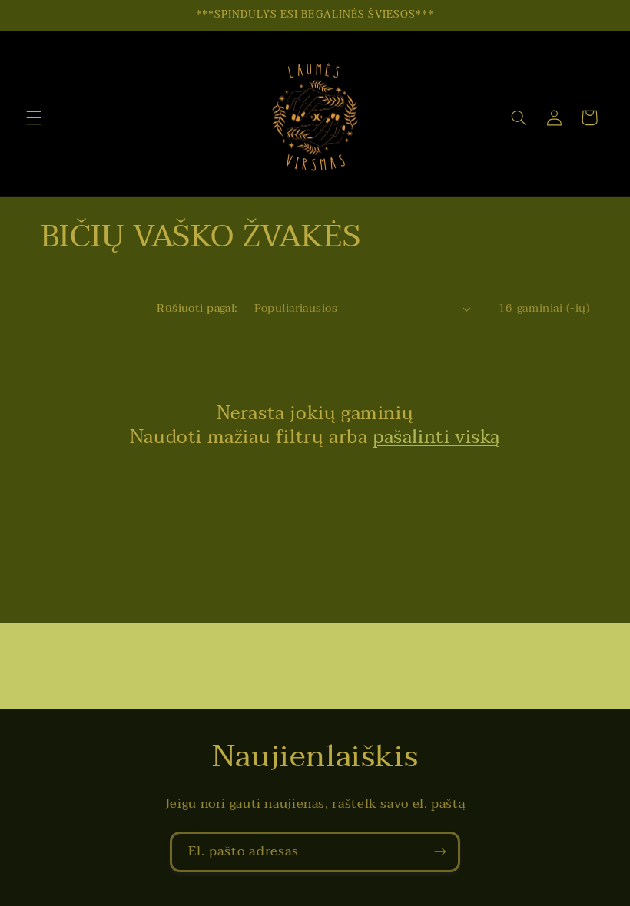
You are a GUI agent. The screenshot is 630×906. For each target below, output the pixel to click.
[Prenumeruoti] (440, 852)
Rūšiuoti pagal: (197, 308)
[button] (33, 117)
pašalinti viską (436, 437)
